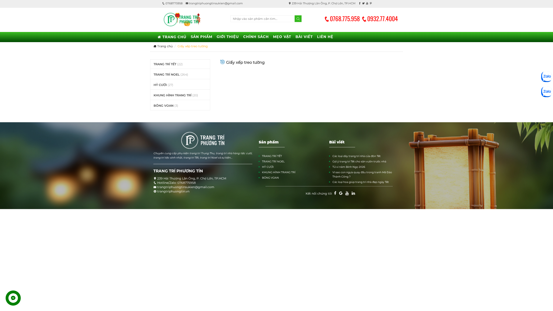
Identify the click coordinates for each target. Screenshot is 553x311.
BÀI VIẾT (304, 37)
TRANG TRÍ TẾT (168, 64)
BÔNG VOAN (166, 106)
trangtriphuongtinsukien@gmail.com (215, 3)
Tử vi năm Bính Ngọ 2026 (348, 166)
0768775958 (174, 3)
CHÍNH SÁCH (256, 37)
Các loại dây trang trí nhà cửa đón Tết (356, 156)
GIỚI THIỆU (228, 37)
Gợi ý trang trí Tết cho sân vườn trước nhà (359, 161)
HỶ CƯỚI (163, 85)
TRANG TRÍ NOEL (171, 74)
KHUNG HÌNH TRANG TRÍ (176, 95)
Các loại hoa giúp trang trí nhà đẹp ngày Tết (360, 182)
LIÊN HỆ (325, 37)
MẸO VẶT (282, 37)
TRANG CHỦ (173, 37)
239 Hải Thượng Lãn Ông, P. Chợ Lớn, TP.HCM (323, 3)
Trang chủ (164, 46)
